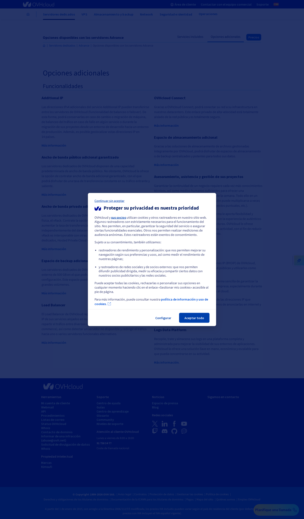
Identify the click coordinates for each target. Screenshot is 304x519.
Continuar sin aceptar (109, 200)
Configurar (163, 318)
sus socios (118, 217)
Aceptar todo (194, 318)
